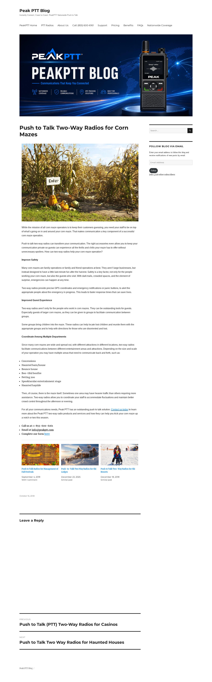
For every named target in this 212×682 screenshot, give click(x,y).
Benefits (128, 25)
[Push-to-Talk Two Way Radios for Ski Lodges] (80, 455)
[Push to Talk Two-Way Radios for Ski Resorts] (119, 455)
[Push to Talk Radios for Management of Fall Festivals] (40, 455)
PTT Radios (47, 25)
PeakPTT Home (28, 25)
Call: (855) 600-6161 (83, 25)
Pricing (115, 25)
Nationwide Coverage (159, 25)
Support (102, 25)
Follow (153, 171)
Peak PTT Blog (34, 10)
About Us (63, 25)
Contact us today (119, 409)
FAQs (140, 25)
